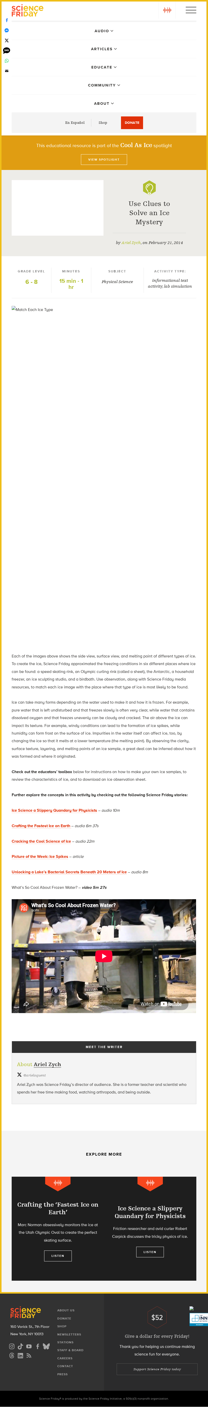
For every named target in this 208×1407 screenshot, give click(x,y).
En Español (75, 122)
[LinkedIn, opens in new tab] (20, 1355)
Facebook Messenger (7, 30)
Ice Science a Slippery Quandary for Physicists (54, 810)
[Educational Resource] (149, 187)
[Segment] (58, 1183)
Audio (102, 31)
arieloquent (34, 1075)
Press (62, 1374)
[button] (167, 10)
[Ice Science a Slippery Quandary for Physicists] (150, 1229)
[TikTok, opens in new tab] (20, 1346)
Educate (101, 67)
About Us (66, 1310)
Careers (65, 1358)
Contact (65, 1366)
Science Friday (27, 11)
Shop (103, 122)
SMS (7, 51)
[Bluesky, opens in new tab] (46, 1346)
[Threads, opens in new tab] (11, 1355)
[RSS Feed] (29, 1355)
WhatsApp (7, 61)
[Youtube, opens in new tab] (29, 1346)
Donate (132, 122)
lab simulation (178, 286)
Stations (65, 1342)
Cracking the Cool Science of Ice (41, 841)
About (102, 103)
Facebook (7, 20)
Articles (102, 49)
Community (102, 85)
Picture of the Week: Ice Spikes (40, 856)
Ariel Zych (131, 242)
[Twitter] (7, 41)
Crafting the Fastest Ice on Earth (41, 825)
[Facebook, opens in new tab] (37, 1346)
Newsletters (69, 1334)
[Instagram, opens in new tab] (11, 1346)
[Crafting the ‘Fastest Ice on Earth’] (58, 1229)
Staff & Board (70, 1350)
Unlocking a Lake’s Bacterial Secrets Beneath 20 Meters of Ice (69, 872)
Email (7, 71)
